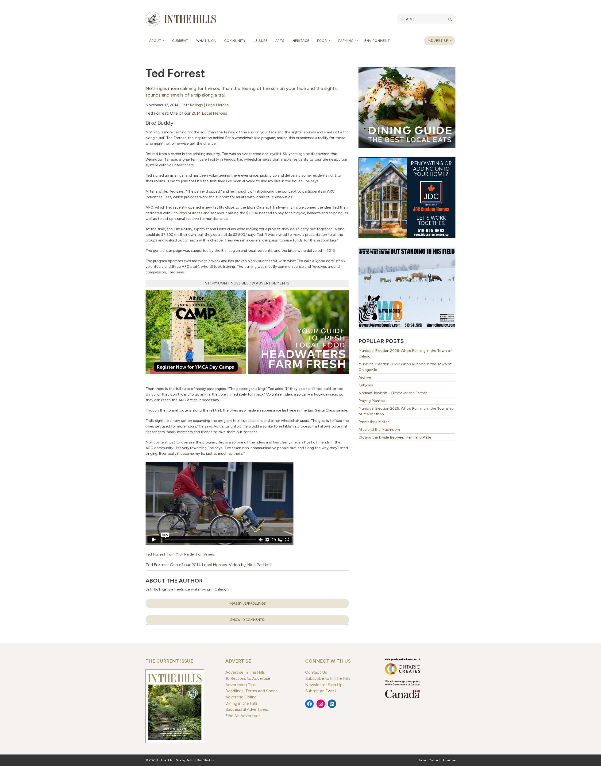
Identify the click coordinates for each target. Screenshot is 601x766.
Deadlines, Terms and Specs (251, 690)
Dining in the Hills (241, 703)
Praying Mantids (371, 400)
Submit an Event (320, 690)
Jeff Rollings (192, 105)
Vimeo (209, 554)
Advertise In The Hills (245, 672)
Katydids (365, 385)
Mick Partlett (186, 554)
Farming (346, 41)
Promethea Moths (373, 422)
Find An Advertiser (242, 715)
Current (180, 41)
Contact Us (316, 672)
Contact (434, 760)
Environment (377, 41)
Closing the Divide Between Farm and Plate (394, 437)
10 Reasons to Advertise (247, 678)
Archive (364, 377)
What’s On (206, 41)
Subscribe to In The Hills (328, 678)
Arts (280, 41)
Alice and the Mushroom (379, 429)
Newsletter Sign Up (324, 684)
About (155, 41)
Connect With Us (328, 661)
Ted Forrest (155, 554)
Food (322, 41)
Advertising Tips (240, 684)
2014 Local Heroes (209, 113)
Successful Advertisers (246, 709)
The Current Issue (169, 661)
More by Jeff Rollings (247, 604)
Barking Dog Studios (200, 760)
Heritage (301, 41)
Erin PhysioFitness (186, 213)
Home (422, 760)
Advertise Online (241, 696)
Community (235, 41)
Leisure (261, 41)
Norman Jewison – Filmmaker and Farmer (392, 393)
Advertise (438, 41)
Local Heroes (217, 105)
